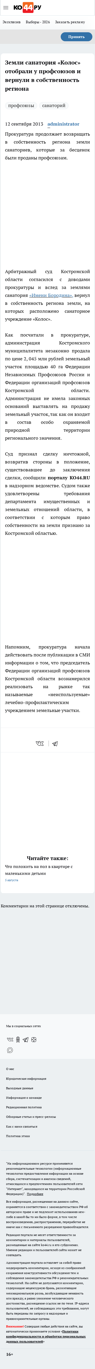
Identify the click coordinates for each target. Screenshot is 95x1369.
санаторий (53, 105)
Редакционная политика (24, 1107)
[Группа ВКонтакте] (10, 1039)
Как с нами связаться (21, 1126)
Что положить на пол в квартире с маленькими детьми (39, 873)
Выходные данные (19, 1088)
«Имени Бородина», (51, 295)
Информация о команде (24, 1098)
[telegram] (56, 743)
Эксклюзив (12, 22)
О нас (10, 1069)
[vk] (40, 743)
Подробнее (35, 1194)
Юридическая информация (26, 1079)
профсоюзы (21, 105)
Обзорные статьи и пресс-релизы (31, 1117)
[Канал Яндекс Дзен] (34, 1039)
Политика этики (18, 1136)
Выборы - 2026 (38, 22)
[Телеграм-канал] (26, 1039)
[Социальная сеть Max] (10, 1050)
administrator (63, 124)
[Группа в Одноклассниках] (18, 1039)
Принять (76, 36)
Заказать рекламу (70, 22)
